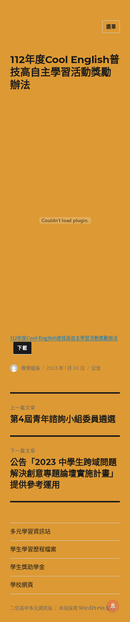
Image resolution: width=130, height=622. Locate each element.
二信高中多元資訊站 (31, 608)
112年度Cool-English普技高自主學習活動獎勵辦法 (64, 338)
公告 (96, 368)
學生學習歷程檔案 (33, 549)
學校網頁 (21, 584)
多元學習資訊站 (30, 531)
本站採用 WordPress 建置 (87, 608)
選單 (111, 26)
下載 (22, 348)
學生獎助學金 (27, 567)
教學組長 (30, 368)
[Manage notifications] (113, 606)
